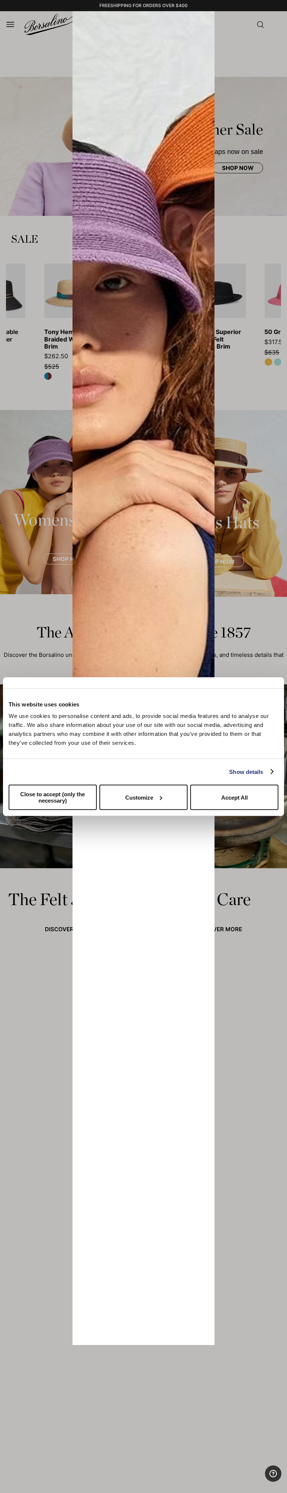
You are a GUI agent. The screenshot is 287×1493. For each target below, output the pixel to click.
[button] (206, 19)
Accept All (234, 797)
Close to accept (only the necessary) (52, 797)
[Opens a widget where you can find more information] (254, 1480)
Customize (139, 797)
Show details (246, 771)
